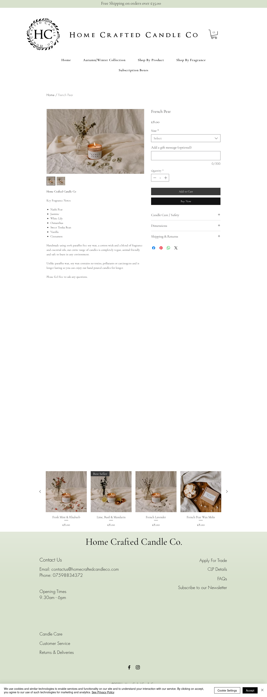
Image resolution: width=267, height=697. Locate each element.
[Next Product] (227, 491)
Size (155, 130)
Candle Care (51, 634)
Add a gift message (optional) (171, 147)
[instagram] (138, 667)
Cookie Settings (227, 690)
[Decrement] (154, 177)
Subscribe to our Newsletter (202, 587)
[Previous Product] (40, 491)
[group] (133, 499)
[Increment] (166, 177)
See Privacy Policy (103, 692)
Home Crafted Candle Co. (134, 541)
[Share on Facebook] (153, 248)
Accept (250, 690)
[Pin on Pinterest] (161, 248)
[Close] (262, 690)
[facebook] (129, 667)
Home (50, 95)
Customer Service (54, 643)
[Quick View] (66, 491)
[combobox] (185, 138)
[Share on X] (176, 248)
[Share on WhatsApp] (168, 248)
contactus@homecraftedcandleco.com (85, 569)
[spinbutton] (160, 177)
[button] (214, 34)
